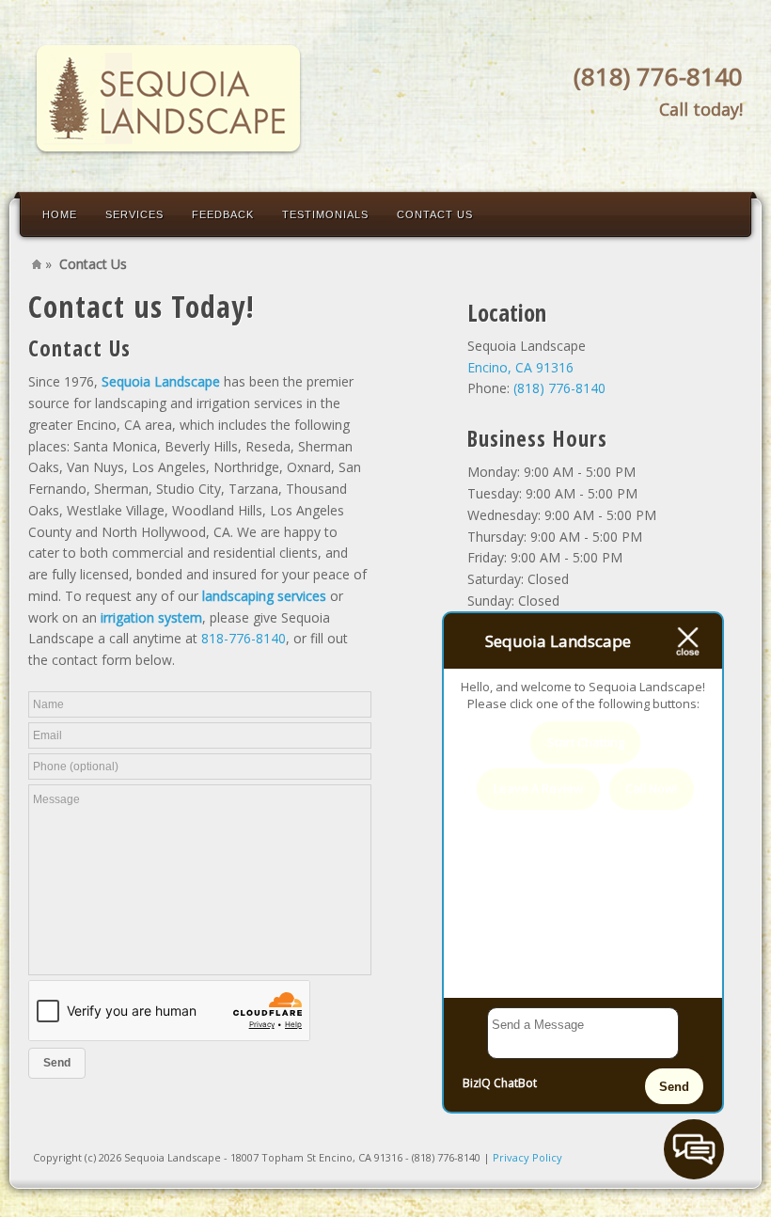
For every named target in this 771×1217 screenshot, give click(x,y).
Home (59, 214)
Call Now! (651, 788)
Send (674, 1087)
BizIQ (477, 1083)
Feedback (223, 214)
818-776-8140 (243, 638)
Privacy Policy (527, 1157)
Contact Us (435, 214)
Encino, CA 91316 (520, 367)
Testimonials (325, 214)
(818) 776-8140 (658, 76)
